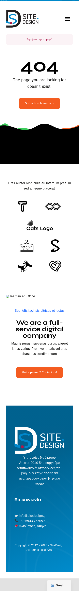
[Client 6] (23, 202)
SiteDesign (57, 545)
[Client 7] (55, 241)
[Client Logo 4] (26, 241)
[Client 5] (53, 204)
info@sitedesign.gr (33, 515)
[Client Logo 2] (55, 262)
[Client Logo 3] (25, 261)
